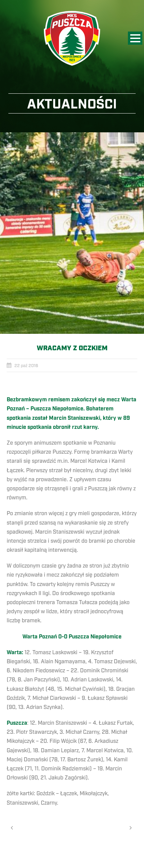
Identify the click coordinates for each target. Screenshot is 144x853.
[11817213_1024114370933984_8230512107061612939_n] (72, 233)
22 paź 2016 (26, 365)
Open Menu (135, 38)
